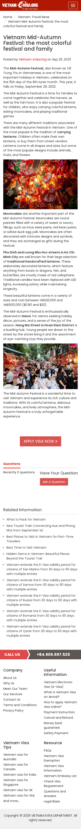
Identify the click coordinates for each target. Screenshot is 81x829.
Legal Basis (52, 801)
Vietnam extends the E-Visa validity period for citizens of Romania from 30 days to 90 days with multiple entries (41, 615)
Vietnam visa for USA (19, 795)
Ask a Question (54, 482)
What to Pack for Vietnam (26, 519)
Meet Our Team (15, 689)
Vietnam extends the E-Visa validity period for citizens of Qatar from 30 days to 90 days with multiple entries (41, 631)
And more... (11, 801)
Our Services (12, 694)
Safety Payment (56, 733)
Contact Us (11, 699)
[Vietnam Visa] (19, 5)
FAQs (47, 750)
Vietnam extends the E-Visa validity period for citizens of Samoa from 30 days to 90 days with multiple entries (41, 584)
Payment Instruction (59, 712)
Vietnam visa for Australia (15, 756)
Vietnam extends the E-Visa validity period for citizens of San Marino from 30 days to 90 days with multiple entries (41, 569)
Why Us (8, 683)
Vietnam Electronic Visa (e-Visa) (58, 684)
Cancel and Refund (58, 717)
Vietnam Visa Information (54, 768)
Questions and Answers (55, 793)
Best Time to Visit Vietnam (26, 547)
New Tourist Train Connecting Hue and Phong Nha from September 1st (40, 528)
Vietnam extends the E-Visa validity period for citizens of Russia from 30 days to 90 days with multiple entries (41, 600)
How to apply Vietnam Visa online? (60, 704)
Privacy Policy (13, 710)
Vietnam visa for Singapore (15, 782)
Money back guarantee (53, 725)
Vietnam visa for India (19, 774)
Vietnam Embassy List (60, 776)
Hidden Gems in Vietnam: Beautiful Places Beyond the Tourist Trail (38, 556)
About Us (10, 678)
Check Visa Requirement (54, 783)
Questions (11, 464)
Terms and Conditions (20, 705)
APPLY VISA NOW (39, 441)
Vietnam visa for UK (18, 790)
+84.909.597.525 (53, 654)
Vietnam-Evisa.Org (32, 59)
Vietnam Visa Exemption (54, 758)
